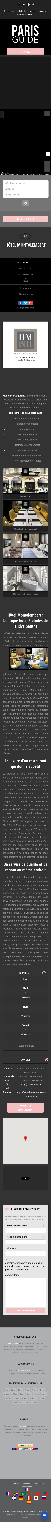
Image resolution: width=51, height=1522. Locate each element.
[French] (27, 1491)
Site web (11, 1248)
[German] (21, 1499)
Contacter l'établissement (25, 1107)
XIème (36, 1394)
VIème (41, 1390)
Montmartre (27, 1487)
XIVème (16, 1398)
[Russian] (44, 1499)
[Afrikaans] (16, 1495)
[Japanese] (36, 1499)
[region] (25, 142)
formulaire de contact (24, 1370)
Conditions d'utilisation (29, 174)
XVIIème (42, 1398)
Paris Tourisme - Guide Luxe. (35, 1511)
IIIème (20, 1390)
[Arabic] (23, 1495)
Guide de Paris (13, 1483)
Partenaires (39, 1483)
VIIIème (14, 1394)
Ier (7, 1390)
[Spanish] (29, 1503)
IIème (13, 1390)
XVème (24, 1398)
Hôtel (25, 281)
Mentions (27, 1483)
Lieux (29, 268)
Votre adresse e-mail (18, 1237)
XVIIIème (17, 1402)
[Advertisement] (25, 82)
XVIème (33, 1398)
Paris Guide (22, 1426)
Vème (34, 1390)
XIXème (26, 1402)
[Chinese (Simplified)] (38, 1495)
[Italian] (29, 1499)
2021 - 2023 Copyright (14, 1511)
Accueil (22, 268)
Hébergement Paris (26, 274)
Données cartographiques (12, 174)
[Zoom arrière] (47, 169)
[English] (14, 1499)
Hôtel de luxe (25, 288)
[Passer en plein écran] (47, 113)
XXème (34, 1402)
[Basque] (31, 1495)
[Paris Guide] (25, 34)
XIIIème (8, 1398)
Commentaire (12, 1275)
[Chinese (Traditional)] (46, 1495)
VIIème (6, 1394)
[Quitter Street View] (2, 114)
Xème (29, 1394)
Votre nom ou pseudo (18, 1225)
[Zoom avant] (47, 164)
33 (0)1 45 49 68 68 (31, 1084)
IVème (27, 1390)
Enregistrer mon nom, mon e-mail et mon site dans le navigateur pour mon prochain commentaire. (25, 1266)
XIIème (43, 1394)
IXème (22, 1394)
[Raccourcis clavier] (2, 174)
